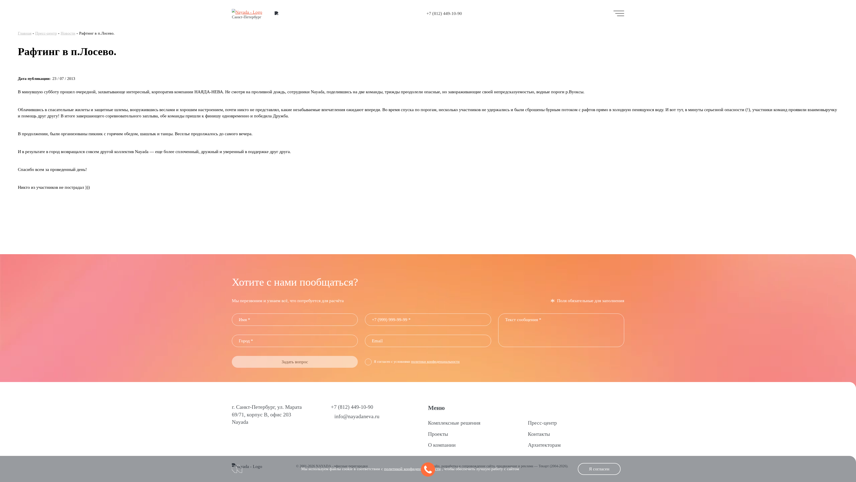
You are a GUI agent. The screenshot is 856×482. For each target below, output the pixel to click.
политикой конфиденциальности (412, 469)
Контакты (539, 434)
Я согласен (599, 468)
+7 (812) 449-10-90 (444, 13)
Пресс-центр (46, 33)
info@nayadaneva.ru (356, 416)
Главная (24, 33)
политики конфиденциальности (435, 362)
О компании (442, 445)
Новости (68, 33)
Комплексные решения (454, 423)
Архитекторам (544, 445)
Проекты (438, 434)
